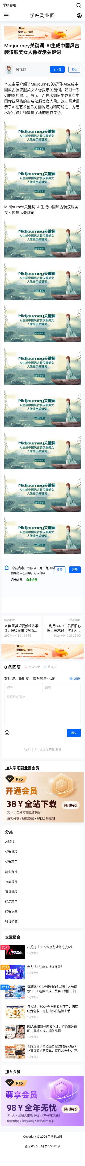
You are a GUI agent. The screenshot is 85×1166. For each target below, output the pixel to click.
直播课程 (11, 892)
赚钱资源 (11, 922)
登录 (59, 569)
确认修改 (75, 679)
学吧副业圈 (54, 1136)
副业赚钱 (11, 872)
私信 (74, 70)
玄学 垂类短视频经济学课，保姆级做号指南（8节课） (21, 630)
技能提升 (11, 882)
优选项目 (11, 862)
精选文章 (11, 912)
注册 (75, 569)
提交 (74, 733)
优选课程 (11, 852)
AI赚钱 (9, 842)
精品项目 (11, 902)
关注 (59, 70)
